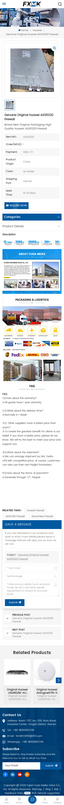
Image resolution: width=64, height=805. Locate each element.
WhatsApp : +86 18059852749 (25, 742)
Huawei (37, 30)
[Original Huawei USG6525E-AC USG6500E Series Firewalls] (17, 672)
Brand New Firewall (42, 516)
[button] (59, 680)
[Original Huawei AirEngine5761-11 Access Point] (46, 672)
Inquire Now (18, 206)
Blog (48, 789)
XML (56, 789)
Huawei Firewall (35, 511)
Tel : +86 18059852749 (20, 730)
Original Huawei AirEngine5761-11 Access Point (46, 691)
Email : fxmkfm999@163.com (24, 736)
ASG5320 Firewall (15, 516)
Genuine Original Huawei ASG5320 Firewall (28, 557)
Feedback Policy (14, 793)
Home (24, 30)
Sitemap (37, 789)
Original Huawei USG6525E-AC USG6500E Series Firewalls (17, 691)
